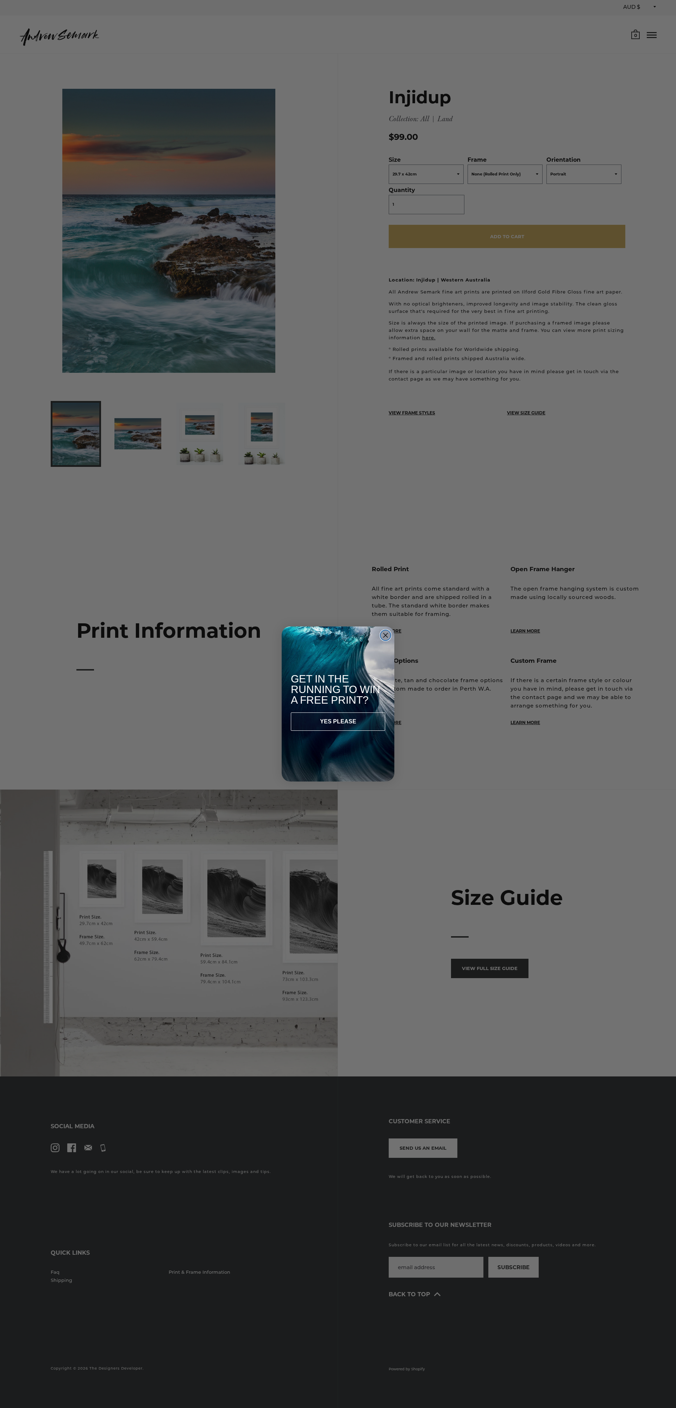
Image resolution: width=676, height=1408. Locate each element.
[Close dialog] (385, 635)
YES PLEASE (338, 721)
